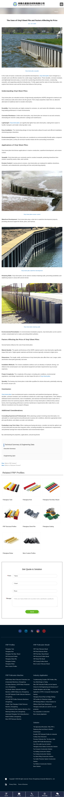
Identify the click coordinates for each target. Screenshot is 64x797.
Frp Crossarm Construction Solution (42, 749)
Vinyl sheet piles (15, 123)
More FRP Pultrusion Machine (13, 719)
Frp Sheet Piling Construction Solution (43, 756)
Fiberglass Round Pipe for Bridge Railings (44, 696)
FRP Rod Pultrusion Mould (40, 651)
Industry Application (40, 675)
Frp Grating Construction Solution (42, 754)
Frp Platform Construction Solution (42, 764)
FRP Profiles (10, 645)
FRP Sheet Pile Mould (39, 659)
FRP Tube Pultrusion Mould (40, 649)
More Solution (37, 766)
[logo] (29, 4)
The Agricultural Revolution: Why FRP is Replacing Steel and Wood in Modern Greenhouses (43, 729)
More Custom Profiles (11, 666)
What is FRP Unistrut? (11, 463)
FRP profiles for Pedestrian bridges (42, 699)
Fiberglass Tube (10, 649)
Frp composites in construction (41, 711)
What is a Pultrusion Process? (13, 465)
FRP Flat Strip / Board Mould (40, 654)
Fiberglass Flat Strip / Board (13, 654)
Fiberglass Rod (10, 651)
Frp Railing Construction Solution (42, 751)
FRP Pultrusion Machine (14, 675)
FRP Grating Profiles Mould (40, 661)
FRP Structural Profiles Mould (41, 656)
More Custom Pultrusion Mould (41, 663)
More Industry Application (40, 714)
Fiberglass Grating (10, 661)
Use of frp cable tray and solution (42, 744)
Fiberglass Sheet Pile (11, 659)
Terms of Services (23, 784)
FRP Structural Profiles (12, 656)
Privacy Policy (12, 784)
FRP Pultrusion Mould (41, 645)
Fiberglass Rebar (10, 663)
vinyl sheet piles (44, 75)
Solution (36, 722)
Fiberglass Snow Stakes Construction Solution (45, 746)
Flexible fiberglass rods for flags (41, 689)
